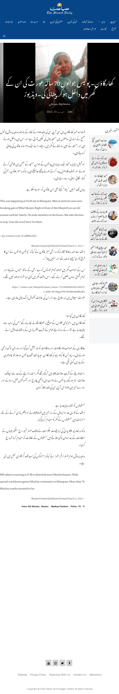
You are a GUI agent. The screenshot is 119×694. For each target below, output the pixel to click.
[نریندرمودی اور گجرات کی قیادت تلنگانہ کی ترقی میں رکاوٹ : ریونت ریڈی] (113, 269)
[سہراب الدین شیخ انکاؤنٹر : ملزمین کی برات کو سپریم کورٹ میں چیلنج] (113, 144)
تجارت (104, 28)
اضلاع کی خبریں (56, 21)
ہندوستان (22, 21)
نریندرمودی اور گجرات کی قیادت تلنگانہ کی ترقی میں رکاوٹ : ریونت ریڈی (100, 274)
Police (74, 506)
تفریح (113, 28)
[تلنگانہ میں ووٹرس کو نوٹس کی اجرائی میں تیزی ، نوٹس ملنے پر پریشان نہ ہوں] (113, 305)
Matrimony (95, 674)
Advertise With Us (59, 674)
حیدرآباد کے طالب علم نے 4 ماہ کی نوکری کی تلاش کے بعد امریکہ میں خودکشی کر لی (99, 202)
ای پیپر (113, 21)
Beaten (44, 506)
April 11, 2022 (76, 245)
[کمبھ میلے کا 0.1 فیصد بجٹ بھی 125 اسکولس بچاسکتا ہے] (113, 180)
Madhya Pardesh (59, 506)
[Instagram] (55, 663)
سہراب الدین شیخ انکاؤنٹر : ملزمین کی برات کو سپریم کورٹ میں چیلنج (99, 147)
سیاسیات (9, 21)
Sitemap (22, 674)
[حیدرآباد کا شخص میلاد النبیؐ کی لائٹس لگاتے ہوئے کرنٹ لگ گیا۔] (113, 233)
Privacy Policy (38, 674)
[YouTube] (48, 663)
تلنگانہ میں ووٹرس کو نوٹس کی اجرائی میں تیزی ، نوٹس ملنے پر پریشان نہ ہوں (99, 307)
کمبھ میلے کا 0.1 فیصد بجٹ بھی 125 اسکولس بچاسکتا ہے (100, 182)
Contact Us (79, 674)
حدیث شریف (87, 21)
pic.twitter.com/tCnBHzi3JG (19, 234)
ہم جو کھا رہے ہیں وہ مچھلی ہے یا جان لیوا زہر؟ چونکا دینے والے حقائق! (99, 289)
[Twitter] (62, 663)
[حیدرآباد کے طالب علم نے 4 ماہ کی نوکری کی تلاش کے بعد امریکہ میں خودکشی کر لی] (113, 197)
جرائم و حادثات (89, 28)
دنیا (44, 21)
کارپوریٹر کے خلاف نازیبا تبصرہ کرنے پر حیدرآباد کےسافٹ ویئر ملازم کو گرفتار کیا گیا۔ (99, 220)
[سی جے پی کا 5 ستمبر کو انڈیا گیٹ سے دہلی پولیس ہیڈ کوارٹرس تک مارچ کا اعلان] (113, 251)
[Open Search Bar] (4, 35)
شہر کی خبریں (72, 21)
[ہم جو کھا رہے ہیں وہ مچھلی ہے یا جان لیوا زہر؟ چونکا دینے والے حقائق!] (113, 287)
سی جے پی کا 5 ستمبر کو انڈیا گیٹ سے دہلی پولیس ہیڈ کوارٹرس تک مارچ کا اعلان (99, 254)
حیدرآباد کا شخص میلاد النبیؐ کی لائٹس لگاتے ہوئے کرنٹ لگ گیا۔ (99, 236)
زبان (103, 21)
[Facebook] (69, 663)
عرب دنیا (34, 21)
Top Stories (64, 103)
